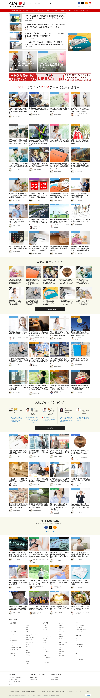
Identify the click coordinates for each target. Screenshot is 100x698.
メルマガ (73, 6)
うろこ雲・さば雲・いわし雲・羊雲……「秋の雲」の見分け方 (83, 419)
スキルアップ (62, 647)
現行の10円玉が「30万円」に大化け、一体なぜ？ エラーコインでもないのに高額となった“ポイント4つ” (32, 420)
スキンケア (61, 627)
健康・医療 (45, 623)
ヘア (60, 629)
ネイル (60, 634)
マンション (12, 627)
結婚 (76, 640)
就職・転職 (61, 644)
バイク (27, 663)
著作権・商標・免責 (60, 691)
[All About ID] (90, 3)
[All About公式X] (82, 3)
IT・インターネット (80, 631)
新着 (17, 10)
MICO (60, 638)
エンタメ (77, 655)
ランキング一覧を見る (50, 309)
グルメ (80, 10)
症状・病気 (45, 627)
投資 (27, 627)
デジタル (37, 10)
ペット (77, 664)
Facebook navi (54, 679)
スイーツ (44, 659)
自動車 (27, 661)
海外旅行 (28, 652)
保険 (27, 629)
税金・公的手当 (29, 642)
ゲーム (77, 657)
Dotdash (88, 695)
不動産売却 (12, 645)
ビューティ (32, 10)
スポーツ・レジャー (80, 661)
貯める (27, 625)
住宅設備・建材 (13, 631)
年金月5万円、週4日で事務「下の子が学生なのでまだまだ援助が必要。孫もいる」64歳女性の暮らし (16, 419)
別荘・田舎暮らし (13, 640)
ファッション (75, 10)
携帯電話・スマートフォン (81, 629)
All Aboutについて (51, 691)
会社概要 (12, 691)
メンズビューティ (79, 649)
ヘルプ (88, 691)
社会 (60, 653)
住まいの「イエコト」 (14, 649)
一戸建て (11, 625)
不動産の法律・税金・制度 (15, 647)
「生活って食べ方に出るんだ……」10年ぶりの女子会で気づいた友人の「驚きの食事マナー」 (66, 419)
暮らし (41, 10)
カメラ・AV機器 (79, 627)
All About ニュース (34, 677)
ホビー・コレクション (80, 659)
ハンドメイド (45, 644)
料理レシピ (45, 638)
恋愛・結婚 (47, 10)
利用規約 (33, 691)
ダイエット (61, 636)
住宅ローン (28, 631)
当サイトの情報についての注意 (72, 691)
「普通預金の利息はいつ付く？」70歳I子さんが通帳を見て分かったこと (49, 419)
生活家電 (44, 642)
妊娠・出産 (45, 647)
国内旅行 (28, 655)
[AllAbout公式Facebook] (79, 3)
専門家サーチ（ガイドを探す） (15, 677)
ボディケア (61, 631)
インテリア (12, 634)
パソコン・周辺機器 (80, 625)
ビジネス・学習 (53, 10)
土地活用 (11, 642)
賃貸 (10, 636)
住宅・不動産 (13, 623)
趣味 (70, 10)
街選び (11, 638)
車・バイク (85, 10)
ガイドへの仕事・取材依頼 (14, 681)
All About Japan (33, 679)
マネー (23, 10)
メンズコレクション (80, 646)
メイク (60, 625)
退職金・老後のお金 (30, 639)
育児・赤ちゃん (46, 649)
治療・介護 (45, 629)
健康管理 (44, 625)
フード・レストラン (47, 657)
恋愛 (76, 638)
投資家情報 (22, 691)
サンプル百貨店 (54, 677)
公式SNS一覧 (80, 6)
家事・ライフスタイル (47, 636)
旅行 (67, 10)
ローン (27, 644)
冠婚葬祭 (44, 640)
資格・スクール (62, 649)
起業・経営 (61, 651)
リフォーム (12, 629)
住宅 (20, 10)
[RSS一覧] (86, 3)
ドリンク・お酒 (46, 662)
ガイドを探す (88, 6)
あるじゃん (28, 646)
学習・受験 (61, 655)
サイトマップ (66, 6)
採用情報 (17, 691)
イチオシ (53, 681)
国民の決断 (11, 684)
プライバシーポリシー (41, 691)
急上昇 (13, 10)
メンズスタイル (61, 10)
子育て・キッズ (46, 651)
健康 (27, 10)
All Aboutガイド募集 (13, 679)
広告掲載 (28, 691)
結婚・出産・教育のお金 (31, 637)
